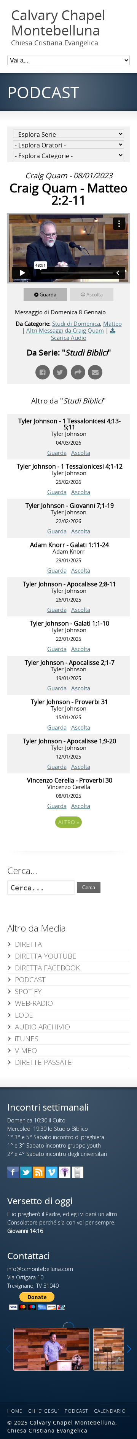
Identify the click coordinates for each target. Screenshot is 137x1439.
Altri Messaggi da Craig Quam (65, 330)
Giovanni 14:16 (25, 1230)
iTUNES (26, 1039)
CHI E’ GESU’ (43, 1411)
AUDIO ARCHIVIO (42, 1027)
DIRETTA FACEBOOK (47, 968)
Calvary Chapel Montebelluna (58, 23)
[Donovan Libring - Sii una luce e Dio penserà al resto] (51, 1349)
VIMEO (26, 1050)
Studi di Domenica (76, 323)
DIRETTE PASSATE (43, 1062)
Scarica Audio (68, 337)
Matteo (112, 323)
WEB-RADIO (34, 1003)
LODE (24, 1015)
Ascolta (94, 294)
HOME (14, 1411)
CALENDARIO (110, 1411)
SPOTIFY (28, 991)
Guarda (48, 294)
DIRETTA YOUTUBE (45, 956)
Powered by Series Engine (68, 843)
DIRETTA (28, 944)
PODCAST (30, 979)
